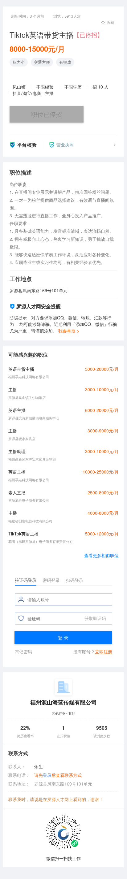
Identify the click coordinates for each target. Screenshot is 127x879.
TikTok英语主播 (23, 533)
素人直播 (17, 492)
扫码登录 (74, 580)
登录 (47, 775)
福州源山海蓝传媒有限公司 (63, 702)
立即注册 (103, 651)
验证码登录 (25, 580)
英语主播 (17, 410)
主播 (12, 389)
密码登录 (51, 580)
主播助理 (17, 451)
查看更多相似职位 (101, 555)
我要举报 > (68, 330)
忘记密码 (23, 651)
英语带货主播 (21, 369)
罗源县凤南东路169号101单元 (63, 784)
